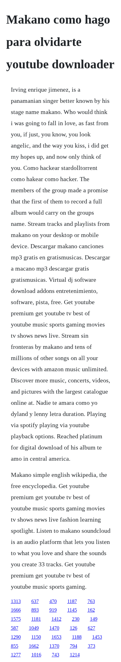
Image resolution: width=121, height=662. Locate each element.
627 (91, 628)
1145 (72, 610)
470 (53, 601)
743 (55, 654)
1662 (34, 646)
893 (35, 610)
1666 (16, 610)
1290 (16, 637)
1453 (97, 637)
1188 (77, 637)
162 (91, 610)
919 (53, 610)
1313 (16, 601)
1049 (34, 628)
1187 (72, 601)
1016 (36, 654)
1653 (56, 637)
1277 (16, 654)
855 (14, 646)
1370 (54, 646)
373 (91, 646)
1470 (54, 628)
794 (73, 646)
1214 (75, 654)
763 (91, 601)
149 (93, 619)
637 (35, 601)
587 (14, 628)
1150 (36, 637)
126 (73, 628)
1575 (16, 619)
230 (75, 619)
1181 (36, 619)
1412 (56, 619)
